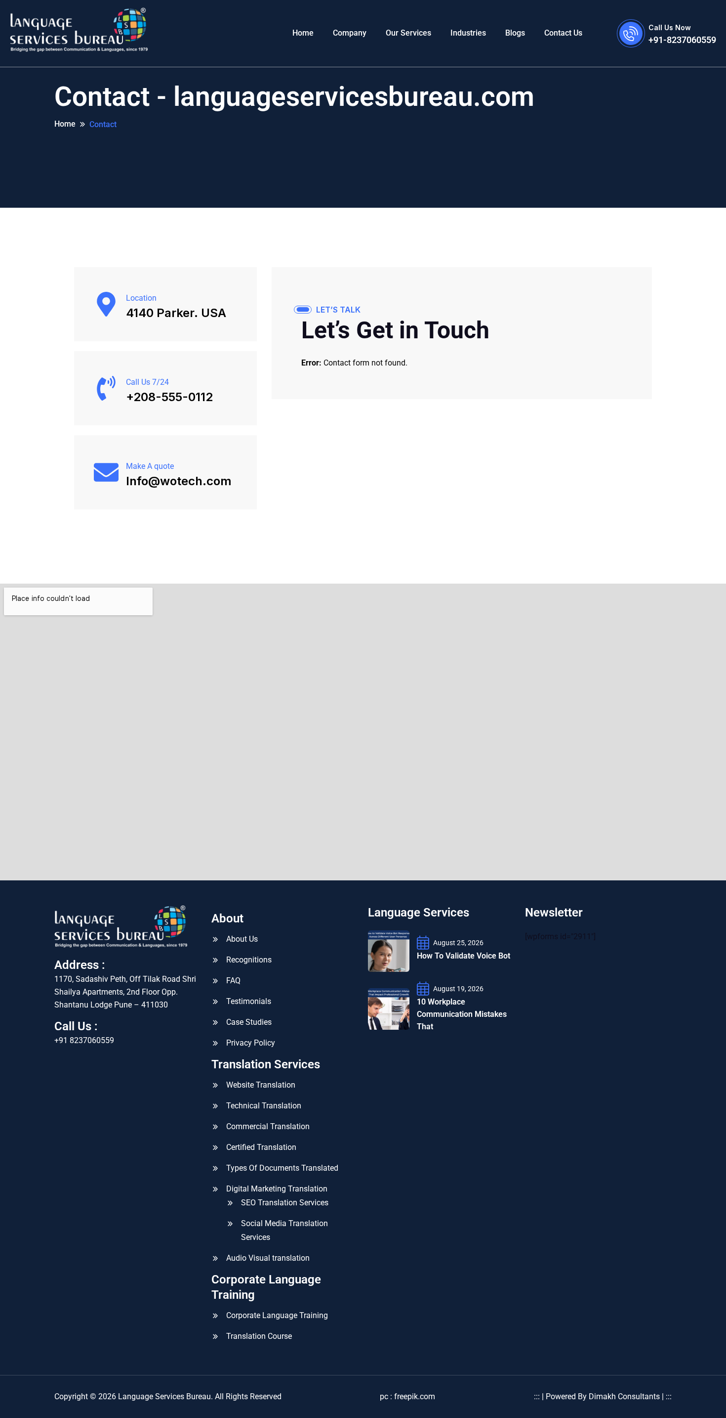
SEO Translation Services (284, 1202)
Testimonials (248, 1001)
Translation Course (259, 1336)
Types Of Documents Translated (282, 1168)
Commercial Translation (268, 1126)
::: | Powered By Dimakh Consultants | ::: (603, 1396)
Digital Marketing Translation (276, 1188)
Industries (468, 33)
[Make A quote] (106, 472)
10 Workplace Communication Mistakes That (462, 1014)
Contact (103, 124)
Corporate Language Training (277, 1315)
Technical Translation (263, 1105)
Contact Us (563, 33)
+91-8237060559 (682, 40)
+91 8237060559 (84, 1040)
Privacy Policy (250, 1043)
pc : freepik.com (407, 1396)
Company (349, 33)
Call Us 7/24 (147, 382)
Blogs (515, 33)
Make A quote (150, 466)
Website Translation (260, 1085)
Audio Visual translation (268, 1258)
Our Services (408, 33)
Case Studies (249, 1022)
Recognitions (249, 959)
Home (303, 33)
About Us (242, 939)
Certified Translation (261, 1147)
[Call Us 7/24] (106, 388)
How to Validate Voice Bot (463, 956)
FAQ (233, 980)
